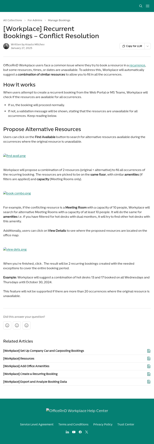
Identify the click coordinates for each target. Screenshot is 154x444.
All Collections (12, 20)
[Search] (141, 6)
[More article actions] (147, 46)
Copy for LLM (134, 46)
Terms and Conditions (73, 424)
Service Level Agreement (37, 424)
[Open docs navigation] (147, 6)
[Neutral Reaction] (17, 325)
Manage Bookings (59, 20)
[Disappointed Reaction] (7, 325)
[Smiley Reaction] (26, 325)
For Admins (35, 20)
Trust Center (125, 424)
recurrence (137, 65)
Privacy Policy (102, 424)
